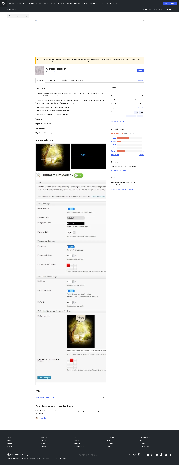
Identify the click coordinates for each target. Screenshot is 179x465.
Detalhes (40, 80)
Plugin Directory (12, 9)
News (9, 440)
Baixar (140, 70)
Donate (110, 443)
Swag (109, 446)
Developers (77, 443)
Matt (142, 440)
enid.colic (52, 72)
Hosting (9, 443)
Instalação (63, 80)
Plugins (43, 443)
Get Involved (111, 437)
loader (141, 112)
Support (76, 440)
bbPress (143, 443)
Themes (43, 440)
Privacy (9, 446)
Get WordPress (170, 3)
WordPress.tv (79, 446)
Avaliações (51, 80)
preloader (140, 116)
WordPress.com (145, 437)
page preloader (131, 116)
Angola (27, 455)
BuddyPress (144, 446)
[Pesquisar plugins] (27, 16)
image (136, 112)
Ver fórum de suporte (118, 171)
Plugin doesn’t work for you (44, 397)
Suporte (141, 80)
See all (141, 155)
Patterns (43, 446)
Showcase (44, 437)
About (9, 437)
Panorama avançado (118, 121)
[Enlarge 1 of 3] (67, 146)
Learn (75, 437)
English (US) (140, 108)
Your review (115, 155)
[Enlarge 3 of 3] (103, 175)
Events (109, 440)
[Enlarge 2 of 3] (103, 146)
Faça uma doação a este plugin (122, 189)
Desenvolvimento (77, 80)
